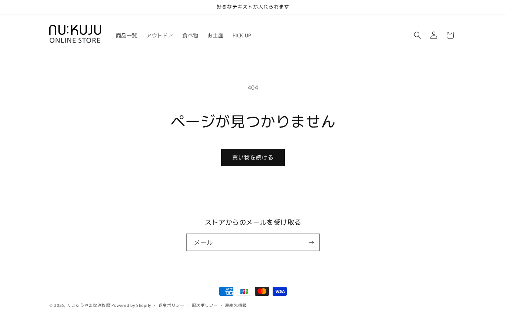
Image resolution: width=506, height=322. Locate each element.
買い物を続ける (253, 157)
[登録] (311, 242)
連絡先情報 (236, 305)
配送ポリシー (205, 305)
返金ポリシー (171, 305)
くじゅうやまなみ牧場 (88, 305)
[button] (417, 35)
